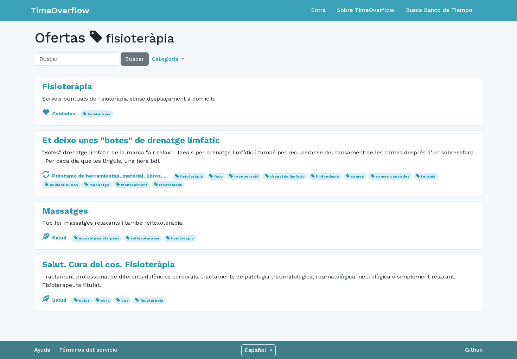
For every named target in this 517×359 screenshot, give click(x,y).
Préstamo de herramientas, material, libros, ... (110, 176)
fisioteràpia (99, 114)
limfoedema (327, 176)
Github (474, 349)
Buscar (134, 59)
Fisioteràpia (67, 86)
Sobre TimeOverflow (366, 10)
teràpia (428, 176)
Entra (318, 10)
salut (84, 300)
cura (105, 300)
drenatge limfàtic (287, 176)
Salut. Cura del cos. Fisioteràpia (108, 264)
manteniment (134, 184)
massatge (99, 184)
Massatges (65, 211)
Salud (59, 238)
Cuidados (64, 113)
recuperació (246, 176)
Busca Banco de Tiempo (439, 10)
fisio (218, 176)
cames (357, 176)
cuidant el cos (64, 184)
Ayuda (42, 349)
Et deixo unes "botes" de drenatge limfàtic (131, 140)
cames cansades (393, 176)
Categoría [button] (166, 59)
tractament (170, 184)
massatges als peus (99, 238)
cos (125, 300)
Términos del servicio (88, 349)
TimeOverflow (60, 10)
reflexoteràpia (145, 238)
